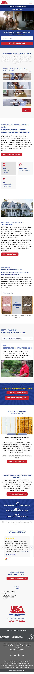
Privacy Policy (7, 644)
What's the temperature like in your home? (14, 69)
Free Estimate (8, 597)
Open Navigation (31, 3)
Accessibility (17, 644)
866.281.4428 (17, 9)
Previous (2, 547)
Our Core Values (10, 254)
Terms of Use (26, 644)
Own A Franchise (9, 595)
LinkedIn (19, 655)
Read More (25, 551)
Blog (5, 599)
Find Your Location (17, 43)
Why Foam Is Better (17, 461)
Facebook (11, 655)
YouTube (15, 655)
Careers (6, 593)
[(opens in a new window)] (16, 637)
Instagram (23, 655)
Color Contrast (24, 671)
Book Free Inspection (17, 6)
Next (26, 110)
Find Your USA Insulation (17, 398)
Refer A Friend (8, 591)
